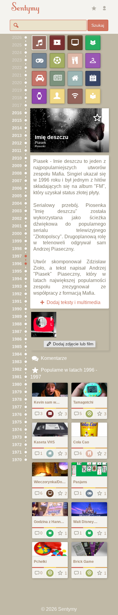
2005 (17, 196)
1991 (17, 301)
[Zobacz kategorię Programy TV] (50, 493)
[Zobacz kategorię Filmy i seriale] (50, 413)
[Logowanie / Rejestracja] (104, 8)
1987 (17, 331)
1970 (17, 460)
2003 (17, 211)
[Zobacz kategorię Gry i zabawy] (89, 413)
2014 (17, 128)
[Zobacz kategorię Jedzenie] (89, 453)
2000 (17, 233)
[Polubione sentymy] (93, 8)
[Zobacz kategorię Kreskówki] (50, 532)
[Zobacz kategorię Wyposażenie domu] (50, 453)
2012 (17, 143)
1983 (17, 362)
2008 (17, 173)
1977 (17, 407)
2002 (17, 218)
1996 (17, 264)
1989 (17, 316)
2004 (17, 203)
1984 (17, 354)
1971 (17, 452)
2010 (17, 158)
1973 (17, 437)
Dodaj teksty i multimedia (72, 302)
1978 (17, 399)
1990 (17, 309)
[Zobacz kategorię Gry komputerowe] (89, 493)
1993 (17, 286)
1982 (17, 369)
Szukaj (97, 25)
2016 (17, 113)
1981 (17, 377)
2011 (16, 150)
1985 (17, 346)
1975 (17, 422)
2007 (17, 181)
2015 (17, 120)
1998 (17, 248)
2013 (17, 135)
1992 (17, 294)
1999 (17, 241)
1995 (17, 271)
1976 (17, 414)
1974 (17, 429)
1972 (17, 444)
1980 (17, 384)
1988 (17, 324)
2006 (17, 188)
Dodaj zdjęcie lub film (72, 344)
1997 (17, 256)
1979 (17, 392)
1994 (17, 279)
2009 (17, 165)
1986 (17, 339)
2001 (17, 226)
